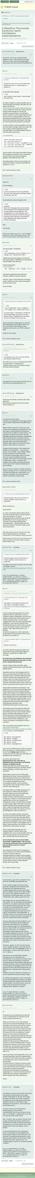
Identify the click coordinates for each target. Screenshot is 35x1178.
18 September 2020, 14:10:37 (9, 1089)
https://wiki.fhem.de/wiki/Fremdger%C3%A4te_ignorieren (17, 109)
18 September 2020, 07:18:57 (9, 876)
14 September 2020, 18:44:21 (9, 347)
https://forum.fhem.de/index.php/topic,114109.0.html (17, 569)
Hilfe (4, 1174)
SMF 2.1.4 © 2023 (13, 1176)
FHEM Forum (11, 7)
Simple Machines (22, 1176)
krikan (6, 242)
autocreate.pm (14, 362)
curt (5, 71)
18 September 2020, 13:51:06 (9, 1008)
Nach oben (5, 1160)
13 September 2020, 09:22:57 (9, 178)
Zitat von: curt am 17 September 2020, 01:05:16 (17, 494)
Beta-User (8, 547)
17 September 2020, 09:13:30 (9, 489)
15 (25, 43)
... (23, 43)
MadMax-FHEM (9, 487)
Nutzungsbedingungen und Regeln (15, 1174)
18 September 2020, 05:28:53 (9, 591)
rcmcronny (8, 1005)
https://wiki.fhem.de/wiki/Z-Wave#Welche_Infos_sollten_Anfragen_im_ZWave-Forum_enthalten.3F (17, 728)
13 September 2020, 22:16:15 (9, 297)
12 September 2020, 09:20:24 (9, 54)
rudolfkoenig (9, 51)
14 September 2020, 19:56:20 (9, 396)
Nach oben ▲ (28, 1174)
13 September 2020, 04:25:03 (9, 73)
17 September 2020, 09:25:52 (9, 550)
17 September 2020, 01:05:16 (9, 415)
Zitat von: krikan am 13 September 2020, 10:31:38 (18, 301)
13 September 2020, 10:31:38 (9, 245)
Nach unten (5, 43)
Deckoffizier (8, 176)
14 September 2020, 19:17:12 (9, 378)
